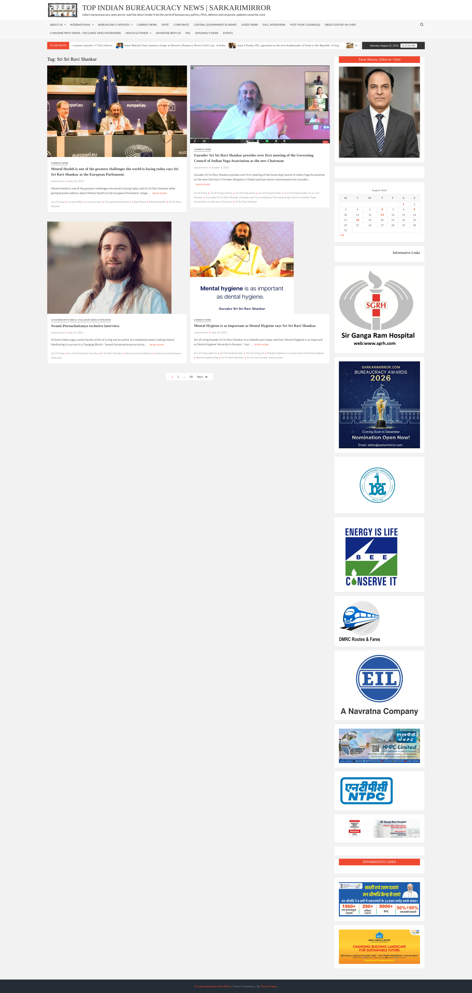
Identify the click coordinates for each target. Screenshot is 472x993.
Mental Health (157, 201)
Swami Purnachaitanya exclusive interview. (85, 326)
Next (200, 376)
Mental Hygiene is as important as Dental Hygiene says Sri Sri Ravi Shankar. (255, 326)
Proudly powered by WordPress (212, 986)
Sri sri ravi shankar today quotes (265, 357)
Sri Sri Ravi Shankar (246, 201)
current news (94, 201)
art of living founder (269, 192)
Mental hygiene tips (207, 357)
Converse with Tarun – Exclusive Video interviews (85, 32)
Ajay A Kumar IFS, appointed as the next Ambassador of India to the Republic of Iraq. (254, 45)
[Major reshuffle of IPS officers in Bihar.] (316, 45)
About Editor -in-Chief (340, 24)
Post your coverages (305, 24)
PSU (187, 32)
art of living (57, 201)
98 (191, 376)
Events (228, 32)
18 (357, 220)
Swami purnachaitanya (139, 353)
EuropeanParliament (117, 201)
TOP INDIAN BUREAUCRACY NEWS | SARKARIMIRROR (176, 8)
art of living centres (221, 192)
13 (382, 214)
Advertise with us (168, 32)
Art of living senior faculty (82, 353)
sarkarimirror (58, 181)
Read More (159, 193)
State (165, 24)
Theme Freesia (269, 986)
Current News (147, 24)
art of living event (245, 192)
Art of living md (255, 353)
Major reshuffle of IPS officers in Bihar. (344, 45)
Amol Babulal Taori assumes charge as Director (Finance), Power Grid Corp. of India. (141, 45)
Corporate (181, 24)
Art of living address (205, 353)
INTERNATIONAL (80, 24)
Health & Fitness (137, 32)
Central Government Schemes (215, 24)
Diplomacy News (206, 32)
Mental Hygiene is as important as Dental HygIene (295, 353)
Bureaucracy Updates (113, 24)
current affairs (75, 201)
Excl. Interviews (274, 24)
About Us (56, 24)
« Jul (341, 234)
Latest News (249, 24)
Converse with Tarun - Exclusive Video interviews (81, 319)
